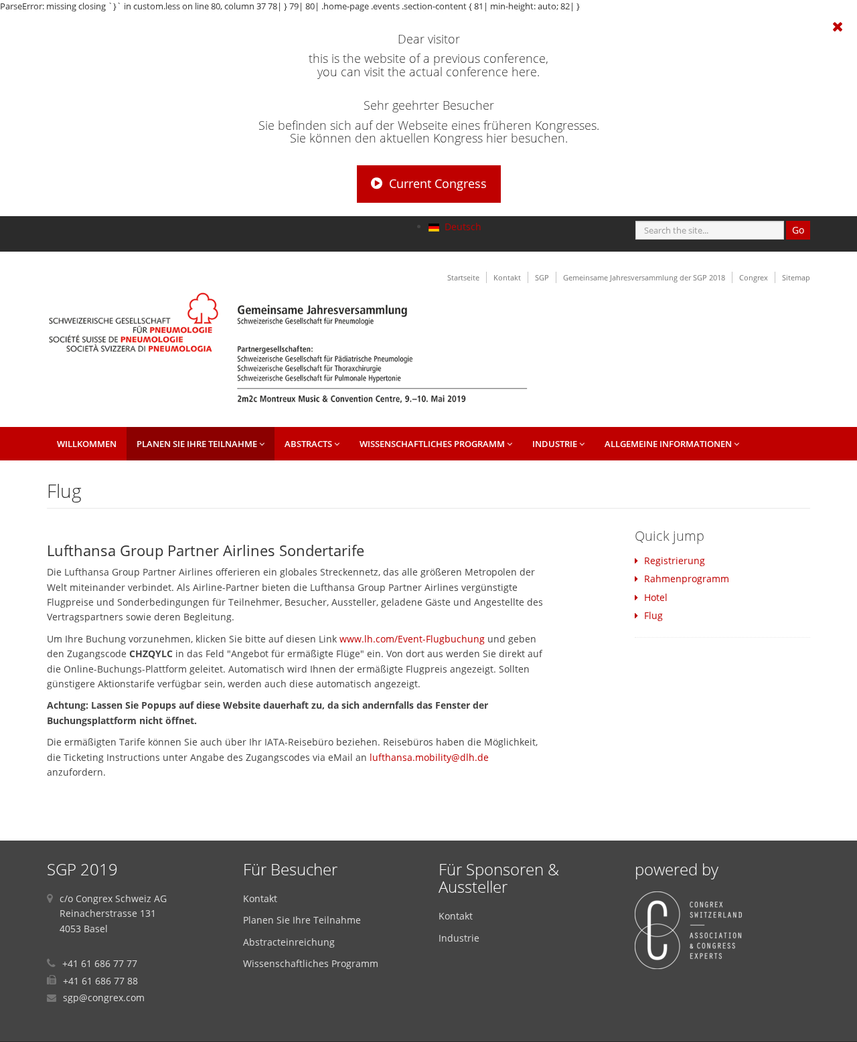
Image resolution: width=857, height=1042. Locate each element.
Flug (653, 615)
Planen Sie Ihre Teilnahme (198, 444)
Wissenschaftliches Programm (433, 444)
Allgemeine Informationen (669, 444)
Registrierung (674, 560)
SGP (542, 277)
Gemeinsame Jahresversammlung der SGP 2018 (644, 277)
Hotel (656, 597)
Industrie (555, 444)
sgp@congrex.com (104, 997)
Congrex (753, 277)
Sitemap (796, 277)
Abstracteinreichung (289, 942)
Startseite (463, 277)
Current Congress (438, 183)
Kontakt (507, 277)
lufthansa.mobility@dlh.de (429, 757)
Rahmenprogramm (686, 578)
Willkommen (86, 444)
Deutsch (461, 226)
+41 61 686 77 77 (99, 963)
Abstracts (309, 444)
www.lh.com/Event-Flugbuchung (412, 638)
